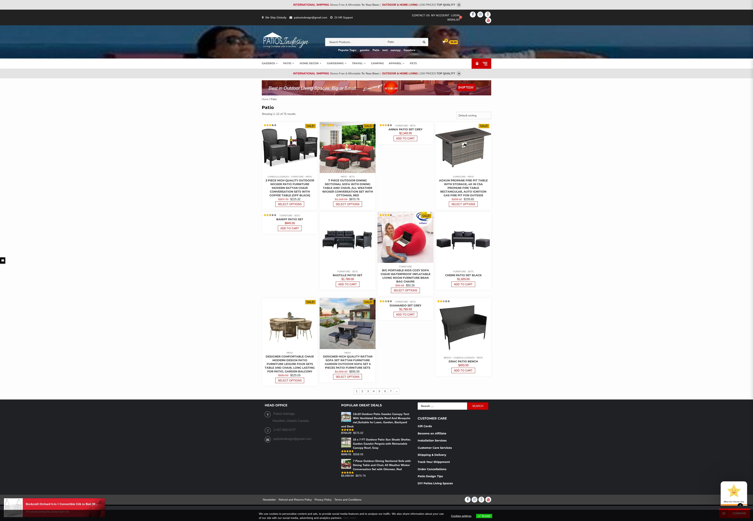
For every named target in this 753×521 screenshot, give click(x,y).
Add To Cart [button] (405, 138)
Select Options (290, 204)
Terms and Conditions (347, 499)
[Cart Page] (443, 42)
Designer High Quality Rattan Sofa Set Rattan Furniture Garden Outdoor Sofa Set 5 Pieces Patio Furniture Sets (347, 362)
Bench (447, 357)
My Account (440, 15)
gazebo (365, 50)
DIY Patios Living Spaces (435, 483)
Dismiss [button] (459, 5)
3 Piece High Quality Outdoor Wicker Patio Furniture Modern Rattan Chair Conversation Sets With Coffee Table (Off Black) (290, 188)
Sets (352, 176)
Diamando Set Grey (405, 305)
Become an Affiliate (432, 433)
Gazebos (409, 50)
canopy (396, 50)
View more (349, 517)
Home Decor (309, 63)
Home (265, 99)
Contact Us (421, 15)
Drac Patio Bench (463, 361)
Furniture (297, 176)
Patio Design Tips (430, 476)
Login (455, 15)
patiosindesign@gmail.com (310, 17)
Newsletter (269, 499)
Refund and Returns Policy (295, 499)
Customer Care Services (435, 448)
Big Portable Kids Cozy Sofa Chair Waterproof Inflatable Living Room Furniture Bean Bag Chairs (405, 276)
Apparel (395, 63)
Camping (377, 63)
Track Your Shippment (434, 462)
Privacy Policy (323, 499)
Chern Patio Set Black (463, 275)
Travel (357, 63)
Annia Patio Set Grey (405, 129)
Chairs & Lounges (278, 176)
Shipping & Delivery (432, 455)
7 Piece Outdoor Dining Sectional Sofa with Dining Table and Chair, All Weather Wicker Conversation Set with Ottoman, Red (347, 188)
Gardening (335, 63)
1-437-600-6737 (284, 429)
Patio (376, 50)
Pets (413, 63)
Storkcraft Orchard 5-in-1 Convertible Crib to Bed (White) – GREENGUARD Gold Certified (62, 504)
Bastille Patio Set (347, 275)
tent (385, 50)
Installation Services (432, 440)
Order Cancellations (432, 469)
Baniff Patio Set (289, 219)
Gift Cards (425, 426)
